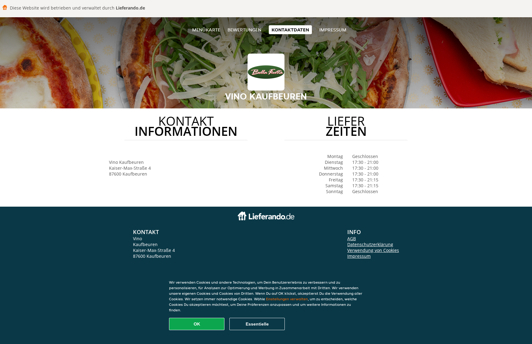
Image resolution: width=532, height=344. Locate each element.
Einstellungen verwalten (287, 299)
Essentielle (257, 324)
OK (197, 324)
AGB (351, 238)
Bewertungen (244, 29)
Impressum (332, 29)
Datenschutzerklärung (370, 244)
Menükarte (206, 29)
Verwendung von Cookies (373, 250)
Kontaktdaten (290, 29)
